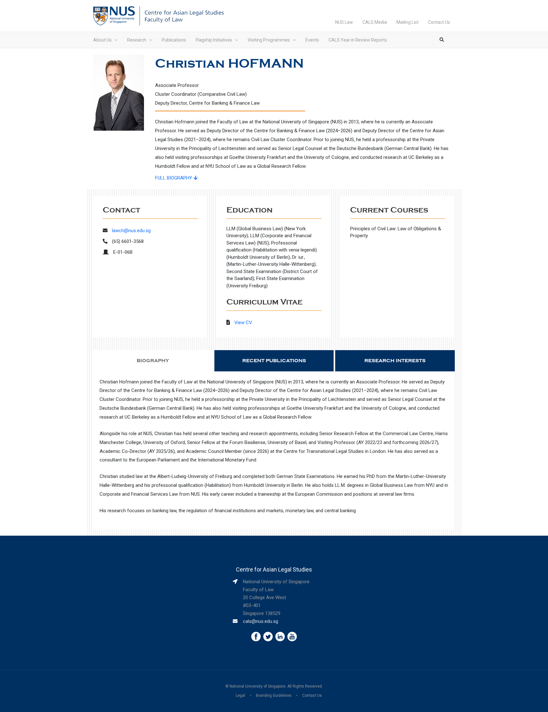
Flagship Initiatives (214, 39)
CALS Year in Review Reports (358, 39)
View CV (243, 322)
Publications (174, 39)
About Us (102, 39)
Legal (240, 695)
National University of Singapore (257, 686)
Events (312, 39)
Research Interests (395, 360)
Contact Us (439, 22)
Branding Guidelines (273, 695)
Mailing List (407, 22)
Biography (153, 360)
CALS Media (374, 22)
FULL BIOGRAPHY (174, 178)
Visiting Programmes (269, 39)
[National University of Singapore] (114, 15)
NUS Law (344, 22)
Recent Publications (274, 360)
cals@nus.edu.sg (260, 621)
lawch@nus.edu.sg (131, 230)
